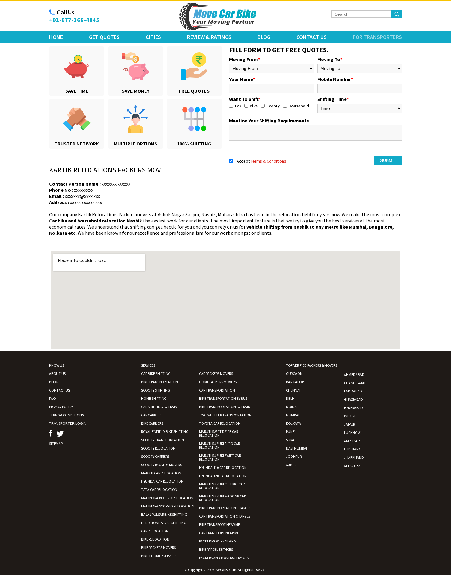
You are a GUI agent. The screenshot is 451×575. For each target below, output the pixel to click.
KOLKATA (293, 423)
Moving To (329, 59)
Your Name (242, 79)
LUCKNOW (352, 432)
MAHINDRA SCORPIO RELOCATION (167, 506)
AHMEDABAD (354, 374)
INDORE (350, 416)
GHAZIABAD (353, 399)
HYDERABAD (353, 407)
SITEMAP (56, 443)
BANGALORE (296, 382)
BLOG (53, 382)
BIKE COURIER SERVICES (159, 556)
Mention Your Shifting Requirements (269, 121)
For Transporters (377, 37)
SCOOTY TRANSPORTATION (162, 440)
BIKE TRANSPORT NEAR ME (219, 524)
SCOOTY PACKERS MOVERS (161, 464)
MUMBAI (292, 415)
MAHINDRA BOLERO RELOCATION (167, 498)
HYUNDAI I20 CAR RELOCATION (223, 475)
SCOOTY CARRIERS (155, 456)
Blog (263, 37)
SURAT (291, 440)
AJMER (291, 464)
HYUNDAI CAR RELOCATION (162, 481)
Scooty (273, 106)
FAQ (52, 398)
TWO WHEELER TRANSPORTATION (225, 415)
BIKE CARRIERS (152, 423)
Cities (153, 37)
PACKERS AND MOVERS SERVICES (224, 557)
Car (238, 106)
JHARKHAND (354, 457)
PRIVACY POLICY (61, 406)
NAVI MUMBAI (296, 448)
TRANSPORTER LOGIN (67, 423)
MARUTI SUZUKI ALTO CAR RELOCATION (219, 445)
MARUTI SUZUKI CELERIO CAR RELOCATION (222, 486)
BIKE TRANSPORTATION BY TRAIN (224, 406)
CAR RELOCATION (154, 531)
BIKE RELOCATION (155, 539)
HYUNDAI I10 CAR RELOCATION (223, 467)
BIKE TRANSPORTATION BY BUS (223, 398)
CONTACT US (59, 390)
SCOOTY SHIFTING (155, 390)
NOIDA (291, 406)
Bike (254, 106)
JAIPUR (349, 424)
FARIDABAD (353, 391)
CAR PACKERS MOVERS (216, 373)
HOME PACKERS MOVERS (218, 382)
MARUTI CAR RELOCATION (161, 473)
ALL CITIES (352, 465)
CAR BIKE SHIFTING (156, 373)
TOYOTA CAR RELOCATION (220, 423)
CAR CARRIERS (151, 415)
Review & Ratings (209, 37)
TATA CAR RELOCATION (159, 489)
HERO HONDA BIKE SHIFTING (163, 522)
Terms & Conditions (268, 161)
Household (298, 106)
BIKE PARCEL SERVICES (216, 549)
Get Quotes (104, 37)
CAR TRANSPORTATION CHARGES (224, 516)
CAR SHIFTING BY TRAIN (159, 406)
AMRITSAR (352, 440)
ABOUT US (57, 373)
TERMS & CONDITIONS (66, 415)
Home (56, 37)
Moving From (244, 59)
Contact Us (311, 37)
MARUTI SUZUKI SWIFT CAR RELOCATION (220, 457)
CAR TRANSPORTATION (217, 390)
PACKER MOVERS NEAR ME (218, 541)
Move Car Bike (217, 16)
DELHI (290, 398)
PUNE (290, 431)
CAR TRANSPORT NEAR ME (219, 533)
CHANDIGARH (354, 382)
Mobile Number (335, 79)
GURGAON (294, 373)
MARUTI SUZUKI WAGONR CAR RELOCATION (222, 498)
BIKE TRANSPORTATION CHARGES (225, 508)
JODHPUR (294, 456)
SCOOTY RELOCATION (158, 448)
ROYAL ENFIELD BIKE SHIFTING (164, 431)
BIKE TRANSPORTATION (159, 382)
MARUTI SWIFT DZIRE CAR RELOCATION (218, 433)
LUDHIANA (352, 449)
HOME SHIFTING (154, 398)
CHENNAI (293, 390)
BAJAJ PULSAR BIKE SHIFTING (164, 514)
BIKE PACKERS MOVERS (158, 547)
